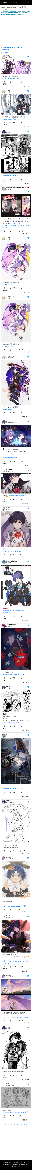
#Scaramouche (12, 457)
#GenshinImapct (12, 961)
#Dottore (16, 722)
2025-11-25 (26, 503)
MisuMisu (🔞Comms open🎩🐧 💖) (17, 187)
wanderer (5, 12)
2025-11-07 (26, 853)
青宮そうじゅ (10, 56)
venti (14, 14)
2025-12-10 (26, 292)
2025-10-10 (26, 1023)
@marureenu (9, 509)
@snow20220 (10, 132)
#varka (19, 223)
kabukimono (20, 14)
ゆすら (8, 421)
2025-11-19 (26, 682)
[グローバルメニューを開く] (28, 2)
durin (19, 12)
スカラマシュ (13, 12)
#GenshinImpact (7, 674)
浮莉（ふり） (10, 1083)
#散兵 (24, 906)
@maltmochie (10, 626)
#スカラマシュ (17, 176)
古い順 (13, 47)
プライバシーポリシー (19, 1162)
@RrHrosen (9, 736)
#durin (14, 223)
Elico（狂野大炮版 (11, 561)
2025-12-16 (26, 86)
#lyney (15, 225)
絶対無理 (8, 857)
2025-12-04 (25, 417)
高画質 (6, 52)
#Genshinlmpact (18, 610)
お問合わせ (24, 1165)
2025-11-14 (26, 730)
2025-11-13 (26, 796)
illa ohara (9, 469)
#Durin (4, 457)
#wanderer (6, 78)
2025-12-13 (26, 127)
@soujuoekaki (10, 57)
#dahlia (27, 225)
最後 (25, 1124)
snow (8, 131)
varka (23, 12)
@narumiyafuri (10, 1085)
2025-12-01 (26, 465)
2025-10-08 (25, 1120)
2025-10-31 (26, 912)
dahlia (9, 14)
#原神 (4, 961)
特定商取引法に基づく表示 (11, 1165)
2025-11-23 (26, 557)
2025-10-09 (25, 1079)
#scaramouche (15, 78)
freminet (4, 14)
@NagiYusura (10, 422)
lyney (28, 12)
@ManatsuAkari (10, 858)
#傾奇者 (25, 1017)
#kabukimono (17, 551)
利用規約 (8, 1162)
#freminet (21, 225)
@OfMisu (8, 189)
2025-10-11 (26, 971)
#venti (4, 227)
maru (8, 507)
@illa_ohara (9, 471)
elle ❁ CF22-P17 (11, 624)
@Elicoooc (9, 562)
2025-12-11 (26, 233)
